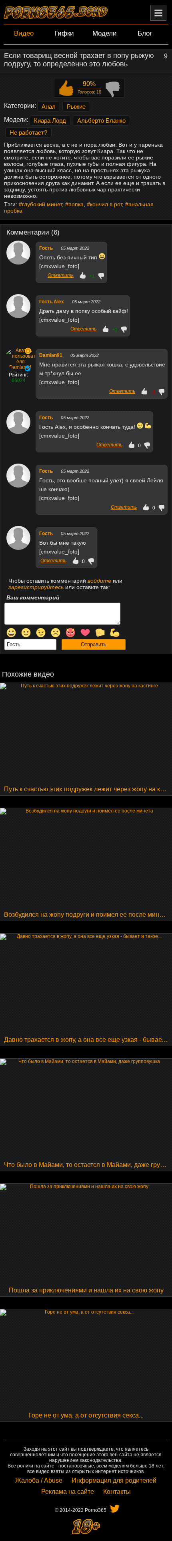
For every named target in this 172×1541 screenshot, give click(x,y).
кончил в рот (106, 204)
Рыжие (76, 106)
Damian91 (50, 355)
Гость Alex (51, 302)
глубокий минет (42, 204)
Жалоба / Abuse (38, 1480)
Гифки (64, 33)
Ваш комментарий (33, 597)
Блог (145, 33)
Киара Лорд (50, 120)
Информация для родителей (114, 1480)
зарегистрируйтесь (36, 587)
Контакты (117, 1491)
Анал (49, 106)
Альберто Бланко (101, 120)
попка (76, 204)
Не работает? (28, 132)
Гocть (46, 248)
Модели (104, 33)
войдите (99, 580)
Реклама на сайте (67, 1491)
